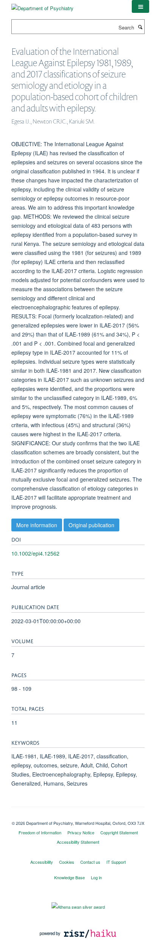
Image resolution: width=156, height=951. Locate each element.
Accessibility (41, 862)
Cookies (66, 862)
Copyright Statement (119, 832)
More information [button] (36, 525)
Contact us (90, 862)
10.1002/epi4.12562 (35, 553)
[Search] (140, 27)
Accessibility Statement (78, 842)
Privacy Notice (80, 832)
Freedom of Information (40, 832)
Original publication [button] (91, 525)
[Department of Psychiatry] (42, 5)
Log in (96, 877)
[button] (140, 6)
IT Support (116, 862)
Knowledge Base (69, 877)
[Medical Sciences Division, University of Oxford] (78, 816)
